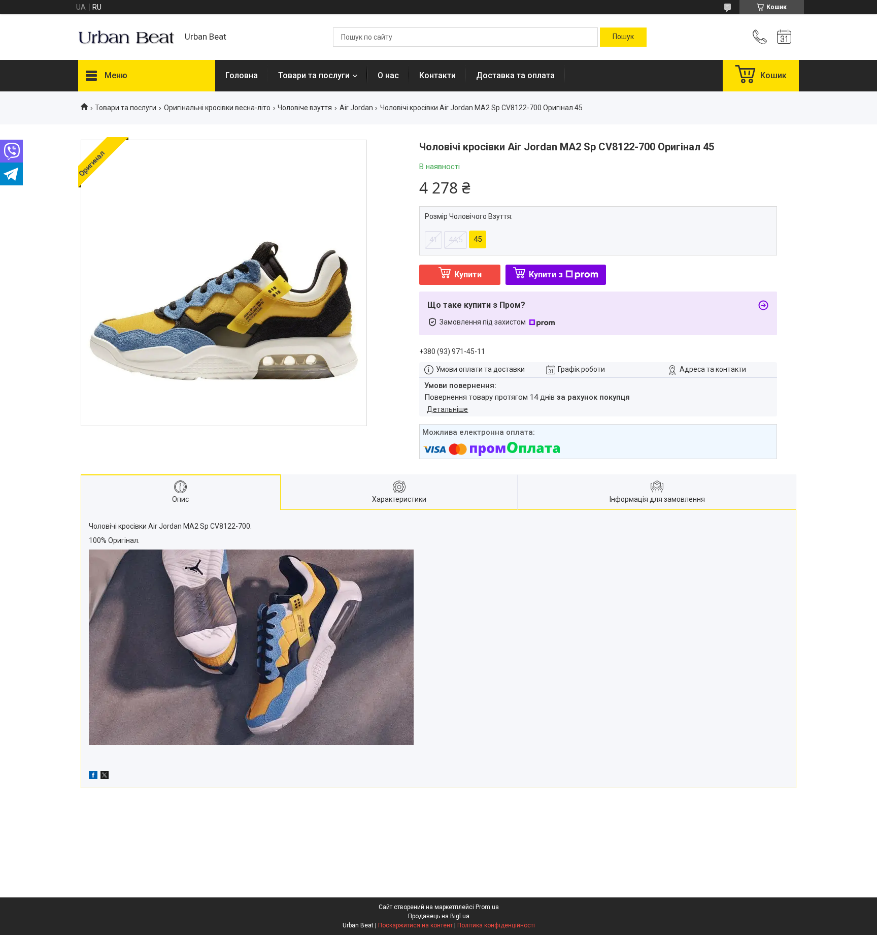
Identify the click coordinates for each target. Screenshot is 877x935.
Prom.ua (487, 907)
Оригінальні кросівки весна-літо (217, 108)
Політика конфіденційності (496, 925)
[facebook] (93, 776)
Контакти (437, 75)
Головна (241, 75)
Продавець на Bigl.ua (438, 916)
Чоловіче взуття (305, 108)
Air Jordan (356, 108)
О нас (388, 75)
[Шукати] (623, 37)
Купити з (546, 274)
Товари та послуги (314, 75)
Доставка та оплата (515, 75)
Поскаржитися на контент (415, 925)
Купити (468, 274)
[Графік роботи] (784, 37)
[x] (104, 776)
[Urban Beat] (126, 37)
